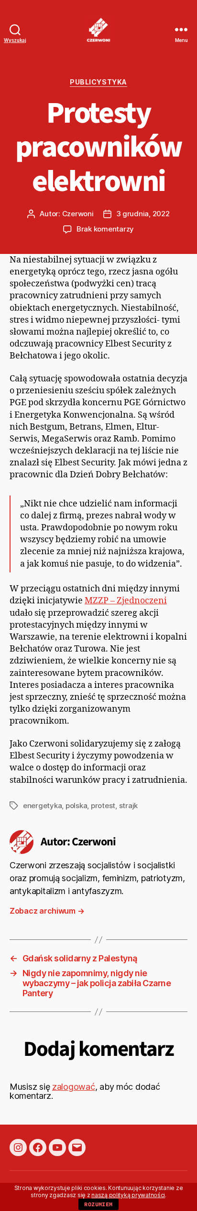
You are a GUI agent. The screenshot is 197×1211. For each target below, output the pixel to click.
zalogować (73, 1087)
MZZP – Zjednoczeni (126, 600)
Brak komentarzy (105, 228)
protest (103, 805)
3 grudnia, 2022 (143, 213)
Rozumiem (98, 1204)
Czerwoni (78, 213)
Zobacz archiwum (47, 911)
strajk (128, 805)
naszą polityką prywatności (128, 1195)
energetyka (42, 805)
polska (76, 805)
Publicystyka (98, 82)
